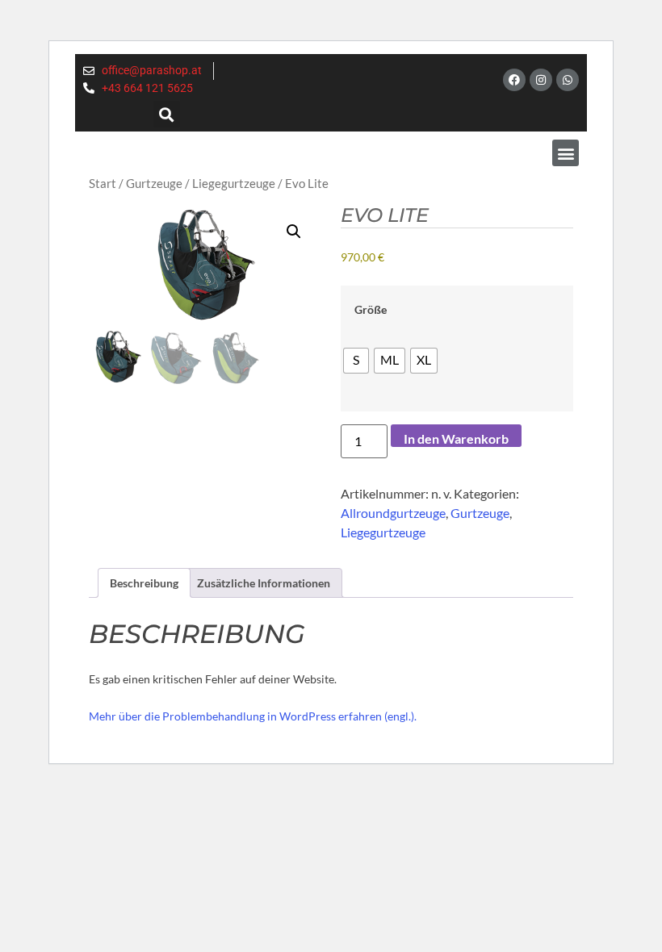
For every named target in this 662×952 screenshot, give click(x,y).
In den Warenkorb (456, 438)
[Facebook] (514, 80)
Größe (370, 309)
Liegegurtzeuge (233, 183)
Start (102, 183)
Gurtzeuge (154, 183)
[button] (166, 114)
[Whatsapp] (567, 80)
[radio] (356, 361)
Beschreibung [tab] (144, 583)
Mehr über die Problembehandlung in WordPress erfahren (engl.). (253, 716)
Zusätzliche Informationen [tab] (263, 583)
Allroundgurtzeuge (393, 512)
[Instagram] (541, 80)
